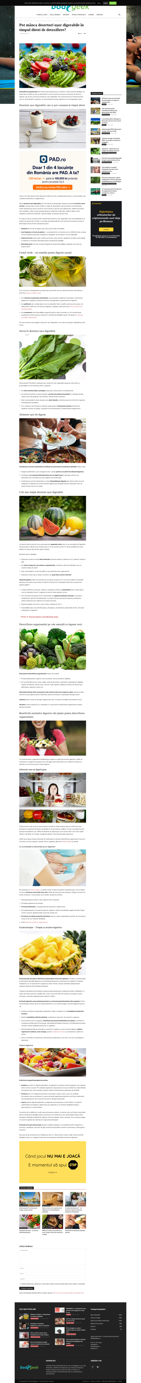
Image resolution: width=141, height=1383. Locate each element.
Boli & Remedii (55, 14)
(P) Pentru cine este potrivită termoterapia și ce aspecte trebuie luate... (111, 100)
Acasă (21, 20)
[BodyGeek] (70, 6)
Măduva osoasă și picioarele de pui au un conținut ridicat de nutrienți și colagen (52, 1232)
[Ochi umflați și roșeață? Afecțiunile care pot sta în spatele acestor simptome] (95, 169)
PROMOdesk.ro (95, 1338)
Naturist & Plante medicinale (109, 152)
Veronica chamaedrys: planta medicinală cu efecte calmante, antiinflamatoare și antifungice (111, 179)
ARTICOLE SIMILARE (26, 1188)
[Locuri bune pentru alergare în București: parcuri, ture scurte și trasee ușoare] (95, 121)
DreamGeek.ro (95, 1346)
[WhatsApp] (34, 38)
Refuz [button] (99, 3)
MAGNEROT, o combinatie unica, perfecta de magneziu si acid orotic (76, 1310)
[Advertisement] (105, 51)
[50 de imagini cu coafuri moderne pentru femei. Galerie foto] (60, 1330)
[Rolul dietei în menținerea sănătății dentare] (75, 1222)
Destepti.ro (94, 1344)
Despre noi (86, 1381)
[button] (119, 15)
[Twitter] (26, 38)
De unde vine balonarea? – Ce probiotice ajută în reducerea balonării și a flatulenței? (73, 1210)
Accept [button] (113, 3)
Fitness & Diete (42, 14)
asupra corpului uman (33, 293)
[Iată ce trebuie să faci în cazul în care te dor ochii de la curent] (60, 1321)
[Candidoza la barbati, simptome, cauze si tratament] (24, 1326)
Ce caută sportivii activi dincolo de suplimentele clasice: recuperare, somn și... (111, 191)
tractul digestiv (36, 890)
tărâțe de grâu (66, 841)
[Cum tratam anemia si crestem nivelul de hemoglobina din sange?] (60, 1341)
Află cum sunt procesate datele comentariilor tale (68, 1293)
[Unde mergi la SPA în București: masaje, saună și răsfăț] (29, 1199)
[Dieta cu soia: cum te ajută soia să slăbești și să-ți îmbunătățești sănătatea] (52, 1199)
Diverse (91, 14)
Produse (100, 14)
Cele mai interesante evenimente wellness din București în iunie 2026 (109, 110)
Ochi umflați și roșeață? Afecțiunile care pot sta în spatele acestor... (110, 169)
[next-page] (23, 1238)
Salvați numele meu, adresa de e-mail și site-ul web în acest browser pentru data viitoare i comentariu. (53, 1284)
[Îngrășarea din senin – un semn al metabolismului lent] (29, 1222)
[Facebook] (21, 38)
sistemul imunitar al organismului (36, 922)
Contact (120, 1381)
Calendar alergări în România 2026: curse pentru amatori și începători (111, 140)
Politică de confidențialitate (109, 1381)
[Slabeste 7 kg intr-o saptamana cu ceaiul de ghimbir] (24, 1316)
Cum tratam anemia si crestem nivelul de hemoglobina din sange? (75, 1341)
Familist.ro (94, 1348)
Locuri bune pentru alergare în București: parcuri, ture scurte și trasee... (111, 121)
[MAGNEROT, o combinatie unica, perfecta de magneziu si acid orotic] (60, 1310)
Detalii (105, 3)
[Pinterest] (30, 38)
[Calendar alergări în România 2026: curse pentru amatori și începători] (95, 141)
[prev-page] (20, 1238)
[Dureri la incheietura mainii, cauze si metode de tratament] (24, 1344)
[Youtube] (98, 1367)
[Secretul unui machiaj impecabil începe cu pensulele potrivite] (95, 160)
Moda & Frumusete (79, 14)
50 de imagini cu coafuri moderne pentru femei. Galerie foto (75, 1330)
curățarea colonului (58, 1032)
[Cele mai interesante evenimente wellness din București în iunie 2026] (95, 111)
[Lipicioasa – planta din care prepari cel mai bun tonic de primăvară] (95, 151)
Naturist (66, 14)
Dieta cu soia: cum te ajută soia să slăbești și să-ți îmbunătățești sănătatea (52, 1210)
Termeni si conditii (95, 1381)
